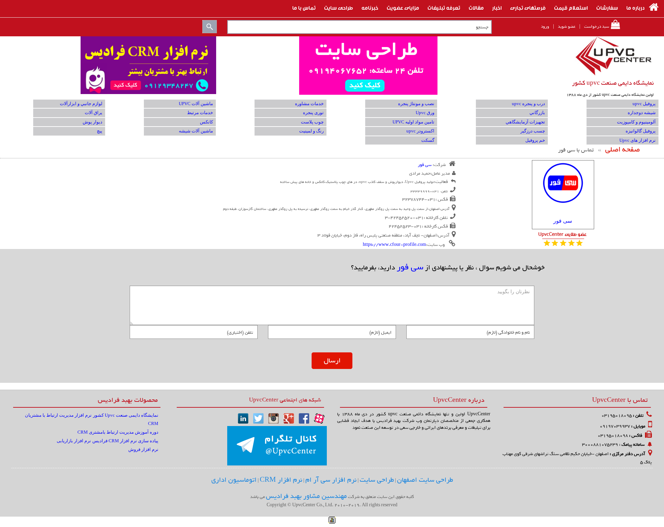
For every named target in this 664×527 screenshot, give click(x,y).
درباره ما (635, 7)
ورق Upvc (425, 112)
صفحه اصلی (622, 149)
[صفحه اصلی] (653, 7)
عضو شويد (566, 26)
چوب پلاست (312, 121)
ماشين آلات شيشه (196, 130)
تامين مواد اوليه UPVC (413, 121)
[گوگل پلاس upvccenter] (289, 417)
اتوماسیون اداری (234, 480)
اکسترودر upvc (420, 130)
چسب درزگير (532, 130)
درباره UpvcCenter (459, 400)
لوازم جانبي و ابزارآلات (81, 103)
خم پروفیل (535, 140)
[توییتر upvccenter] (258, 417)
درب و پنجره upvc (528, 103)
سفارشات (607, 7)
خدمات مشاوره (309, 103)
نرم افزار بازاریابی (74, 440)
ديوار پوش (92, 121)
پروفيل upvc (644, 103)
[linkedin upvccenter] (243, 417)
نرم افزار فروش (143, 449)
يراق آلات (93, 112)
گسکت (427, 140)
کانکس (206, 121)
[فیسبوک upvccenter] (304, 417)
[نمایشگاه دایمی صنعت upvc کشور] (614, 55)
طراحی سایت (338, 7)
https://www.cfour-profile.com (394, 244)
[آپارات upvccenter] (319, 417)
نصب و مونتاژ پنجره (416, 103)
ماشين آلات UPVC (196, 103)
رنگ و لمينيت (311, 130)
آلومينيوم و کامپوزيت (636, 121)
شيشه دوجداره (642, 112)
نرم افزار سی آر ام (331, 480)
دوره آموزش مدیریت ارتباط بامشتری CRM (117, 432)
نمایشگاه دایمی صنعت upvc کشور (613, 83)
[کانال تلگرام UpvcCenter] (277, 445)
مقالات (476, 7)
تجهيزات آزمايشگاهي (525, 121)
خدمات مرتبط (200, 112)
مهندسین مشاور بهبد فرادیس (306, 496)
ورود (545, 26)
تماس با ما (304, 7)
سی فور (562, 221)
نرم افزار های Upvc (637, 140)
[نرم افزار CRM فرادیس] (332, 65)
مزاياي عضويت (403, 7)
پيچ (99, 130)
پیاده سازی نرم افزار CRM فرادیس (125, 440)
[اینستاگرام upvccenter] (273, 417)
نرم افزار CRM (281, 480)
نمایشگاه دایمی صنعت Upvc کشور (125, 415)
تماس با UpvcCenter (620, 400)
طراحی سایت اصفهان (425, 480)
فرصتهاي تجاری (528, 7)
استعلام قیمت (571, 7)
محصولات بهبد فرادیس (128, 400)
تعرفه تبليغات (443, 7)
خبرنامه (369, 7)
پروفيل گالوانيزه (641, 130)
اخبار (497, 7)
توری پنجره (313, 112)
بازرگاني (537, 112)
